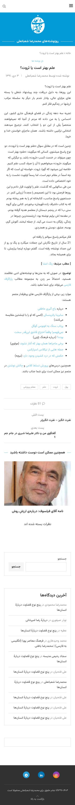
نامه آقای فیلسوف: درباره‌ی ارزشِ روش (37, 511)
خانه (68, 53)
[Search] (4, 6)
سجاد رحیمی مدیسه (54, 656)
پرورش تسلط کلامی (37, 365)
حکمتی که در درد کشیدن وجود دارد (43, 356)
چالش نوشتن (15, 365)
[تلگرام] (26, 774)
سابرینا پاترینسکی (53, 315)
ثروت (55, 387)
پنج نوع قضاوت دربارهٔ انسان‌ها (38, 630)
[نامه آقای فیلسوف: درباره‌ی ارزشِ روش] (37, 483)
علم (44, 387)
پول (66, 387)
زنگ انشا (48, 264)
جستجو (62, 559)
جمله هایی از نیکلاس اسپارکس (45, 349)
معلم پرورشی (29, 387)
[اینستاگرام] (56, 774)
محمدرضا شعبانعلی (55, 682)
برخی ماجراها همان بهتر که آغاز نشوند (41, 343)
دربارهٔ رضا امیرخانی (37, 620)
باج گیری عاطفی (47, 309)
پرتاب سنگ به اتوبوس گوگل (47, 326)
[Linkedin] (41, 774)
